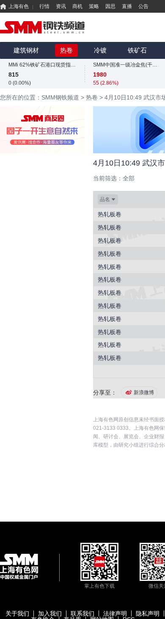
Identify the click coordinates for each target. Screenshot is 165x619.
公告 (143, 6)
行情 (44, 6)
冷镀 (100, 50)
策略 (94, 6)
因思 (110, 6)
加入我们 (50, 613)
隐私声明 (148, 613)
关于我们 (17, 613)
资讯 (61, 6)
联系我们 (82, 613)
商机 (77, 6)
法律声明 (115, 613)
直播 (127, 6)
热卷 (66, 50)
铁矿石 (137, 50)
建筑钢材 (26, 50)
